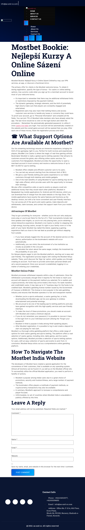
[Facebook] (62, 3)
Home (33, 26)
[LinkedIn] (72, 3)
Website (14, 456)
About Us (34, 29)
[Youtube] (22, 501)
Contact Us (35, 19)
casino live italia (22, 126)
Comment (15, 413)
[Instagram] (76, 3)
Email (14, 447)
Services (34, 31)
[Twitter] (67, 3)
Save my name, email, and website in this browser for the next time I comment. (42, 466)
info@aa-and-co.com (9, 4)
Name (14, 439)
